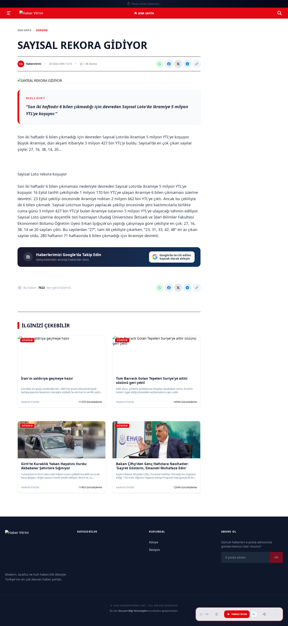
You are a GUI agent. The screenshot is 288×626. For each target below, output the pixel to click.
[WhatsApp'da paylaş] (159, 64)
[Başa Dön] (275, 614)
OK (276, 557)
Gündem (41, 30)
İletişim (154, 550)
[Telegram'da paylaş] (187, 64)
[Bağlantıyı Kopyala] (197, 64)
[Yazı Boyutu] (217, 614)
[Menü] (9, 13)
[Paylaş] (264, 614)
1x (253, 614)
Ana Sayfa (146, 13)
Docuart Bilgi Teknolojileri (133, 610)
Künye (153, 542)
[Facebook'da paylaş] (169, 64)
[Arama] (279, 13)
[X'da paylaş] (178, 64)
